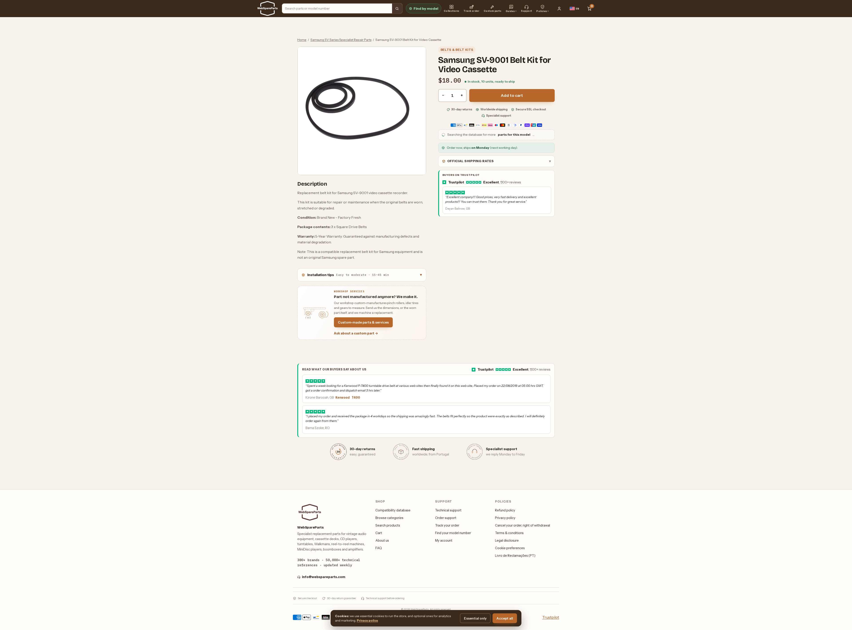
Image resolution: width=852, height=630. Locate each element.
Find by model (426, 8)
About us (382, 541)
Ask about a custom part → (356, 333)
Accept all (505, 618)
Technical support (448, 510)
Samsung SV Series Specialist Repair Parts (340, 40)
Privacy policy (505, 518)
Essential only (475, 618)
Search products (387, 525)
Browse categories (389, 518)
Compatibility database (392, 510)
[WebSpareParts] (267, 8)
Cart (378, 533)
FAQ (378, 548)
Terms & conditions (509, 533)
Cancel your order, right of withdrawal (522, 525)
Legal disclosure (507, 541)
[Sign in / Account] (559, 8)
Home (301, 40)
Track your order (447, 525)
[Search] (397, 8)
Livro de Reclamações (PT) (515, 556)
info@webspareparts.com (323, 577)
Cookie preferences (510, 548)
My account (443, 541)
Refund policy (505, 510)
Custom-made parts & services (363, 322)
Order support (445, 518)
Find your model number (453, 533)
